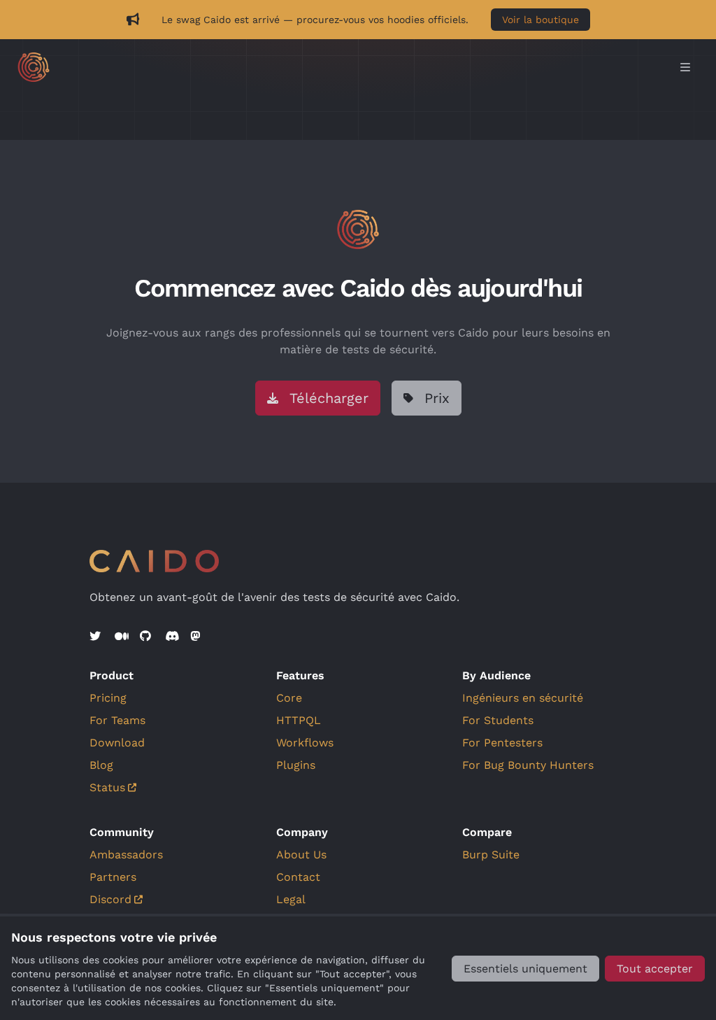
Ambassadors (126, 854)
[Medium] (122, 636)
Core (289, 697)
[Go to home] (344, 67)
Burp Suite (491, 854)
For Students (498, 720)
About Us (301, 854)
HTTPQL (298, 720)
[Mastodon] (197, 636)
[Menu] (685, 67)
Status (107, 787)
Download (117, 742)
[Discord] (172, 636)
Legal (291, 899)
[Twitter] (96, 636)
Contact (298, 877)
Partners (113, 877)
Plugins (295, 765)
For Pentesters (502, 742)
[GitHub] (147, 636)
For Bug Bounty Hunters (528, 765)
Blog (101, 765)
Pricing (108, 697)
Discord (110, 899)
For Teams (117, 720)
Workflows (305, 742)
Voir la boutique (540, 19)
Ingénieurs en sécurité (522, 697)
